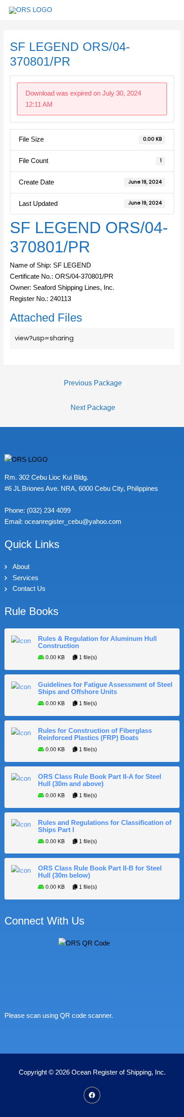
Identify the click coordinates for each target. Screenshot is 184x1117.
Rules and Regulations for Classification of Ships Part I (104, 826)
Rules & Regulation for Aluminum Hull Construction (97, 642)
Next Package (93, 407)
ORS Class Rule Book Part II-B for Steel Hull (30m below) (100, 872)
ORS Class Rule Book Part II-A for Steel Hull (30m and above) (99, 780)
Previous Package (93, 383)
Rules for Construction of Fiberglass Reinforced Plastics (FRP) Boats (95, 734)
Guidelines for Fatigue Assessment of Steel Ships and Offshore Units (105, 688)
